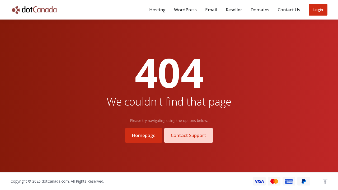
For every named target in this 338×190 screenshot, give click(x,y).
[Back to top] (325, 181)
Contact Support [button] (188, 135)
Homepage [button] (144, 135)
